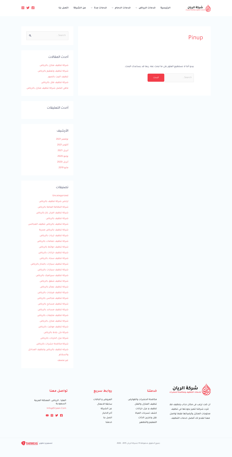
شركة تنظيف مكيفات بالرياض (52, 315)
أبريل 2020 (62, 162)
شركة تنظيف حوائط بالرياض (53, 247)
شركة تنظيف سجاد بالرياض (53, 258)
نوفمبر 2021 (62, 139)
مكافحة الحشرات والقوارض (142, 399)
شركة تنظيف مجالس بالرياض (52, 298)
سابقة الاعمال (104, 404)
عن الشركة (80, 8)
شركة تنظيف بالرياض (57, 218)
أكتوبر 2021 (62, 145)
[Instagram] (22, 7)
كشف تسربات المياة (146, 413)
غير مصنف (62, 360)
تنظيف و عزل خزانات (146, 409)
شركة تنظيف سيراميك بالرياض (52, 275)
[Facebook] (33, 7)
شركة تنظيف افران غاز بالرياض (52, 213)
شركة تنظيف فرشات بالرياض (53, 293)
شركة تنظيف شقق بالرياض (54, 281)
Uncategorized (60, 196)
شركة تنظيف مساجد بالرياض (53, 310)
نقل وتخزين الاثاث (147, 418)
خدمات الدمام (123, 8)
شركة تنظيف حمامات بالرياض (52, 241)
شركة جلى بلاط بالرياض (56, 332)
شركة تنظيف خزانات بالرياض (53, 253)
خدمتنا (109, 422)
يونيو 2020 (62, 156)
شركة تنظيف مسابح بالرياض (53, 304)
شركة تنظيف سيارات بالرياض (53, 270)
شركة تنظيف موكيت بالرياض (53, 327)
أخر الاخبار (107, 413)
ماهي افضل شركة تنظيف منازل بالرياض (47, 88)
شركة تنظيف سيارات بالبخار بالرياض (49, 264)
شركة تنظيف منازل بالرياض (54, 65)
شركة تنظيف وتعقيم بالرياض (53, 71)
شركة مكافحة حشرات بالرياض (52, 344)
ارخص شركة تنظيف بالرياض (53, 201)
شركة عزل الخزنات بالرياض (54, 338)
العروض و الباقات (102, 399)
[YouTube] (47, 415)
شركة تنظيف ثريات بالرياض (54, 236)
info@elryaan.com (56, 408)
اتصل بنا (63, 8)
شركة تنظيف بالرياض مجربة (53, 230)
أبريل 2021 (63, 150)
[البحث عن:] (179, 77)
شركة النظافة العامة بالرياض (53, 207)
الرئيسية (165, 8)
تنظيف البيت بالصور (58, 77)
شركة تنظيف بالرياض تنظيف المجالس (48, 224)
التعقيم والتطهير (148, 422)
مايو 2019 (63, 168)
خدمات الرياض (147, 8)
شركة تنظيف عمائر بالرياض (54, 287)
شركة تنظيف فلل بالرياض (54, 82)
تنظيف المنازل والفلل (146, 404)
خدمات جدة (100, 8)
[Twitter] (28, 7)
